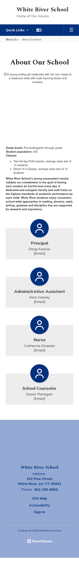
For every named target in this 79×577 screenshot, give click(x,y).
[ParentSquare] (39, 541)
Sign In (39, 512)
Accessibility (39, 505)
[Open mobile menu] (71, 30)
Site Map (39, 498)
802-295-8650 (46, 489)
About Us (11, 39)
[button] (17, 30)
